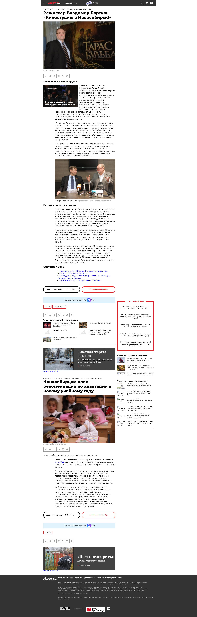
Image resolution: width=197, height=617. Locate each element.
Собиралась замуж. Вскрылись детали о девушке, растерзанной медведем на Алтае (138, 415)
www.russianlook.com (51, 70)
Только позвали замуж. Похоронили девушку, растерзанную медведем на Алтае (135, 317)
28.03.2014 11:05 (48, 9)
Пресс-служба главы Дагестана (54, 444)
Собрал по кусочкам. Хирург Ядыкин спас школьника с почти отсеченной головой (140, 375)
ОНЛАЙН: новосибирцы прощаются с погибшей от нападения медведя (135, 335)
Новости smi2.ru (50, 371)
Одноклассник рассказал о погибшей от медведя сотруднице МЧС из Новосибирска (135, 344)
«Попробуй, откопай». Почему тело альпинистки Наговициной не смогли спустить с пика (139, 360)
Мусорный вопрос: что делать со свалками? (80, 280)
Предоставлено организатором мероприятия (94, 201)
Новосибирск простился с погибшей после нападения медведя (135, 326)
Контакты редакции (65, 578)
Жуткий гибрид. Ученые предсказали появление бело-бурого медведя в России (140, 423)
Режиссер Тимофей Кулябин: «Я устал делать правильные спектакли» (64, 325)
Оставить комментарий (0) (98, 289)
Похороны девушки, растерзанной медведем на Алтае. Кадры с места (135, 308)
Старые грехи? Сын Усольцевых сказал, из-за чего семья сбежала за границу (140, 400)
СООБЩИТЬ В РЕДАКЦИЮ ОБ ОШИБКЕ (109, 578)
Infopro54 (59, 462)
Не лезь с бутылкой (60, 330)
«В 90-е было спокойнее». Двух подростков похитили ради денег (139, 385)
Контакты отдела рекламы (85, 578)
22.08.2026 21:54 (48, 378)
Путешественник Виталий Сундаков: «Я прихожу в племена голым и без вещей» (82, 272)
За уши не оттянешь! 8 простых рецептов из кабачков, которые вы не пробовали (140, 367)
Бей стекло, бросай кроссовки (100, 323)
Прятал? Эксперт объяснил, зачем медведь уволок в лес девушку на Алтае (139, 393)
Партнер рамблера (78, 608)
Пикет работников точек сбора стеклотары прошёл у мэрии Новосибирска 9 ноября (100, 332)
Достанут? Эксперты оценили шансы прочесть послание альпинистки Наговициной (140, 408)
